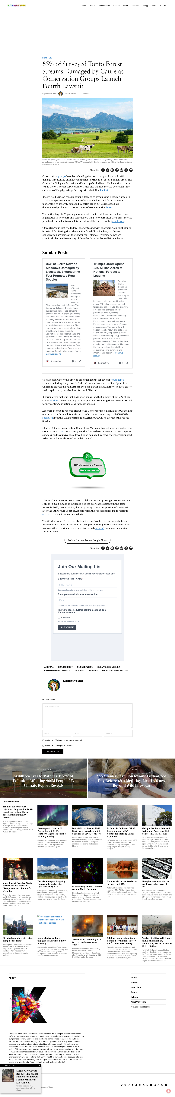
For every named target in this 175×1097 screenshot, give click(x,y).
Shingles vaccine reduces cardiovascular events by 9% (155, 884)
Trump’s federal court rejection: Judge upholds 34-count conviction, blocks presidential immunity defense (18, 812)
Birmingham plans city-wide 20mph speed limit (18, 939)
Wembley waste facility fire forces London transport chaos (86, 942)
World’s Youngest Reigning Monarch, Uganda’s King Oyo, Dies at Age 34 (51, 884)
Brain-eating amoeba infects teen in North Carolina (87, 888)
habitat (104, 190)
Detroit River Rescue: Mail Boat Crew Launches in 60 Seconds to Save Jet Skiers (86, 831)
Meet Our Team (138, 1001)
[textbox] (47, 1047)
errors (45, 514)
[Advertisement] (87, 31)
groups (61, 176)
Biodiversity (65, 666)
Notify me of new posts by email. (59, 745)
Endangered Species (108, 666)
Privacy (134, 997)
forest (108, 207)
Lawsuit (80, 670)
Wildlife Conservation (115, 670)
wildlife (53, 400)
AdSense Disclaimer (140, 1006)
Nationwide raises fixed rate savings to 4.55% (122, 882)
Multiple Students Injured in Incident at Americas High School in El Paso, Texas (156, 831)
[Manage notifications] (168, 1091)
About (134, 977)
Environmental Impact (57, 670)
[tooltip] (103, 170)
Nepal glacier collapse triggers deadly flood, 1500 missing (51, 941)
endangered (117, 379)
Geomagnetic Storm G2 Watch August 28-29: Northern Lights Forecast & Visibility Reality (51, 832)
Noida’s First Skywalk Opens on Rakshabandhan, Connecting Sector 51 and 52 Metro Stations (157, 942)
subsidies (47, 417)
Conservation (85, 666)
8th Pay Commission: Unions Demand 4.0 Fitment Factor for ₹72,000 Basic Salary (122, 941)
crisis (60, 431)
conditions (118, 221)
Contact (134, 992)
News (44, 58)
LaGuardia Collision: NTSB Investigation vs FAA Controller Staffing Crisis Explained (121, 832)
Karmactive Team (46, 1087)
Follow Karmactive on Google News (87, 540)
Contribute (136, 987)
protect (99, 528)
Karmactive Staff (70, 93)
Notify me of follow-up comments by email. (64, 740)
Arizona (49, 666)
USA (50, 58)
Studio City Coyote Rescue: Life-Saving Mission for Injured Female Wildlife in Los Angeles (27, 1076)
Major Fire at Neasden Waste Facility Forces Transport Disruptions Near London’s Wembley (17, 887)
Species (93, 670)
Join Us (134, 982)
